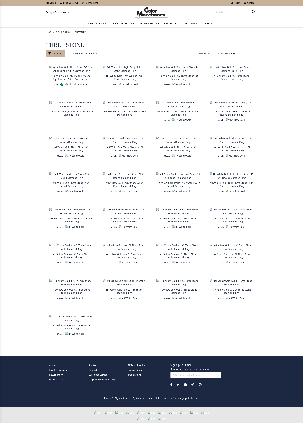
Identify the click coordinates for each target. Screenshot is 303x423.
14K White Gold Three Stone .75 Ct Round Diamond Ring (232, 113)
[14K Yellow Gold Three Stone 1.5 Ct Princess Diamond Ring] (125, 212)
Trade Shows (134, 375)
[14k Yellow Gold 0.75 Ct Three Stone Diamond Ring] (178, 283)
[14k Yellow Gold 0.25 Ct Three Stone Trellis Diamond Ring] (71, 247)
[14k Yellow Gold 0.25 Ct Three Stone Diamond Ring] (71, 318)
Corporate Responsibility (102, 380)
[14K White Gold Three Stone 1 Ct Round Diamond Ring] (178, 105)
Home (48, 32)
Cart (251, 3)
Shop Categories (98, 24)
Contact (93, 370)
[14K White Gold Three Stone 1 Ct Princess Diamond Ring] (71, 140)
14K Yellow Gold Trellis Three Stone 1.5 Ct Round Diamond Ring (178, 184)
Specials (210, 24)
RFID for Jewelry (136, 365)
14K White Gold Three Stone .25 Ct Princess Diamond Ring (178, 149)
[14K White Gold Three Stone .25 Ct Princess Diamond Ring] (178, 140)
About (52, 365)
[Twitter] (178, 384)
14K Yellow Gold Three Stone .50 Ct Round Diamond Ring (124, 184)
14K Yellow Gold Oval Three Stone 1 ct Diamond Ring (178, 77)
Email (52, 3)
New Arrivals (192, 24)
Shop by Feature (149, 24)
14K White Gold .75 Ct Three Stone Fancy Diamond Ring (71, 113)
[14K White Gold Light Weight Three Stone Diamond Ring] (125, 69)
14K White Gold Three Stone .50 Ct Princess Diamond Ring (124, 149)
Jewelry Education (58, 370)
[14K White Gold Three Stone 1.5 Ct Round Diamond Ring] (71, 176)
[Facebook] (171, 384)
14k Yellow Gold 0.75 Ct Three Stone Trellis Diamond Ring (178, 256)
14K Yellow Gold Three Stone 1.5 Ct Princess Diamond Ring (125, 220)
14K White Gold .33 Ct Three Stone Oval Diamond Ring (125, 113)
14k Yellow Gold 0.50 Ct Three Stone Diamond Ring (232, 291)
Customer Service (98, 375)
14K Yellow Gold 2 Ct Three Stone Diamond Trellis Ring (231, 77)
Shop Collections (123, 24)
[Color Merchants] (217, 375)
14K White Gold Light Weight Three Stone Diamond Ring (125, 77)
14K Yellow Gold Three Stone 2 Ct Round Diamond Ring (71, 220)
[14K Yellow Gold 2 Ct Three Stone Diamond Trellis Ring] (232, 69)
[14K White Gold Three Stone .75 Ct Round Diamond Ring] (232, 105)
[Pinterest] (192, 384)
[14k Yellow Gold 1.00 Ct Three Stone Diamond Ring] (125, 283)
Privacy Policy (135, 370)
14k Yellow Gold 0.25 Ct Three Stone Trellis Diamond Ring (71, 256)
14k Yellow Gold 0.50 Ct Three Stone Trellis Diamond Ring (232, 220)
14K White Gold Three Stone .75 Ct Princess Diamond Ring (232, 149)
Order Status (56, 380)
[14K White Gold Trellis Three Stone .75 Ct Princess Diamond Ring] (232, 176)
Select (233, 54)
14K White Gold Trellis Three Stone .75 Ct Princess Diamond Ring (231, 184)
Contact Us (91, 3)
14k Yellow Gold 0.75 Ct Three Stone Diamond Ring (178, 291)
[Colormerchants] (151, 13)
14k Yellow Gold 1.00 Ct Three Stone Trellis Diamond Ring (178, 220)
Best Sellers (171, 24)
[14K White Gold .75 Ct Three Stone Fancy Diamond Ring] (71, 105)
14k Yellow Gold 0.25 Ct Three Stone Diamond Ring (71, 327)
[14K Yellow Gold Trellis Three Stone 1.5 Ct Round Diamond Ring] (178, 176)
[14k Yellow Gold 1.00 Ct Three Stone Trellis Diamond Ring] (178, 212)
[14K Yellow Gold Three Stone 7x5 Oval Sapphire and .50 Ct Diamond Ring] (71, 69)
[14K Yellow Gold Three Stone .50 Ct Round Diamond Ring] (125, 176)
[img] (253, 11)
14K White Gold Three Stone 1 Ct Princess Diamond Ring (71, 149)
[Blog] (200, 384)
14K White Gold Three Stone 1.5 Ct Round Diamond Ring (71, 184)
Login (237, 3)
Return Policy (56, 375)
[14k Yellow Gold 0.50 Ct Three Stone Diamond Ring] (232, 283)
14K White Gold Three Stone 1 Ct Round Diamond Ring (178, 113)
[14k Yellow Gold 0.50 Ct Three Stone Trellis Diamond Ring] (232, 212)
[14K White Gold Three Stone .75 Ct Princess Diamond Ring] (232, 140)
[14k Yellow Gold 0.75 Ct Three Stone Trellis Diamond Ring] (178, 247)
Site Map (93, 365)
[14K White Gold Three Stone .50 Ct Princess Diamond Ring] (125, 140)
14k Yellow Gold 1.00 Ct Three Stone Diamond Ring (125, 291)
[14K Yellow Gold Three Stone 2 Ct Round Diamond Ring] (71, 212)
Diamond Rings (63, 32)
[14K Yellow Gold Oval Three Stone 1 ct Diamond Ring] (178, 69)
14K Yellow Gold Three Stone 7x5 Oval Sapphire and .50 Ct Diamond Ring (71, 77)
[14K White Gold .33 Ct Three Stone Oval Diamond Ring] (125, 105)
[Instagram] (185, 384)
